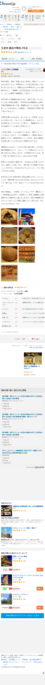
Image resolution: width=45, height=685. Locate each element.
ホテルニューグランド (20, 594)
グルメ (3, 38)
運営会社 (4, 659)
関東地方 (18, 24)
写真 (22, 59)
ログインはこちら (15, 12)
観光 (17, 35)
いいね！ (37, 339)
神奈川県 (5, 27)
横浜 (12, 27)
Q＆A (15, 42)
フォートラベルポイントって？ (35, 24)
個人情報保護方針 (35, 659)
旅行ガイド (5, 18)
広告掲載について (14, 659)
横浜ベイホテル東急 (20, 556)
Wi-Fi (16, 17)
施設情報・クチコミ (8, 59)
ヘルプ (5, 665)
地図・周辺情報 (37, 59)
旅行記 (18, 18)
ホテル (9, 17)
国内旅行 (10, 24)
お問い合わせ (38, 662)
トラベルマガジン (38, 17)
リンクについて (27, 662)
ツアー (12, 18)
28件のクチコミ (25, 52)
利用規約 (25, 659)
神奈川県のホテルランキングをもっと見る (22, 615)
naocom (30, 69)
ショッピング (11, 38)
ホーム (2, 24)
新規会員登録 (36, 11)
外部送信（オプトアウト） (11, 662)
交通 (19, 38)
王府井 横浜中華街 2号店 (11, 29)
